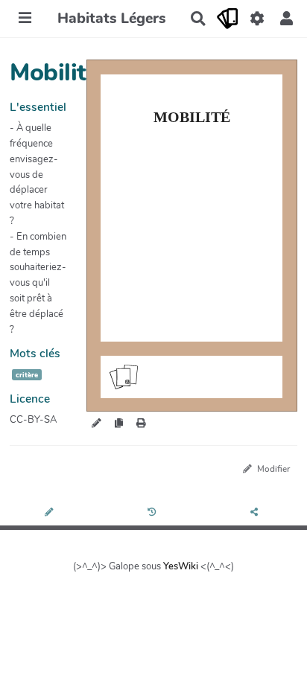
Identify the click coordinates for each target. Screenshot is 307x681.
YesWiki (180, 566)
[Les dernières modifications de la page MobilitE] (154, 513)
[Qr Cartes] (227, 18)
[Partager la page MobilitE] (255, 513)
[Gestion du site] (256, 18)
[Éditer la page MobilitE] (51, 513)
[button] (286, 18)
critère (27, 375)
